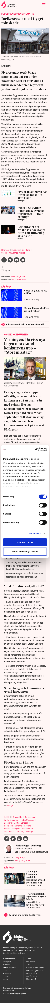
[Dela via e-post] (22, 260)
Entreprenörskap (9, 968)
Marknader (9, 831)
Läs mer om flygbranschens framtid (25, 324)
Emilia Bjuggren (11, 820)
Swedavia (26, 250)
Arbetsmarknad (9, 959)
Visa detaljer (35, 533)
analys (10, 805)
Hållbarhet (7, 973)
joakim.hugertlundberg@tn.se (33, 851)
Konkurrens (30, 817)
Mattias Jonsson (21, 823)
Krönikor (6, 979)
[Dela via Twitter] (10, 260)
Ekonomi (6, 965)
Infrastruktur (17, 817)
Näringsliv (7, 962)
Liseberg (8, 823)
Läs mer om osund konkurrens (25, 914)
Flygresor (5, 250)
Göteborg (20, 831)
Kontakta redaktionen (35, 968)
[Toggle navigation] (43, 4)
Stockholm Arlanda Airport (13, 253)
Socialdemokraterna (13, 826)
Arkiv (28, 965)
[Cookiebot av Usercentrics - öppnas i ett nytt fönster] (35, 449)
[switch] (43, 505)
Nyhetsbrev (30, 962)
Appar (28, 959)
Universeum (27, 829)
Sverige (29, 831)
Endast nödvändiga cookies (25, 551)
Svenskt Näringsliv (12, 829)
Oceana (27, 826)
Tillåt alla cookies (25, 542)
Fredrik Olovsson (27, 820)
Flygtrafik (16, 250)
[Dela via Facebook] (4, 260)
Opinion (6, 970)
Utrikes (5, 976)
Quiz (4, 982)
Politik (7, 817)
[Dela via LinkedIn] (16, 260)
